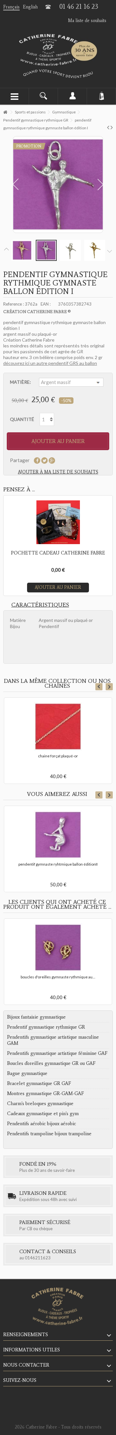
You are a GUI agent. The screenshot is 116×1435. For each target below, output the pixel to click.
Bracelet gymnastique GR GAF (39, 1083)
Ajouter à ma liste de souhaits (58, 472)
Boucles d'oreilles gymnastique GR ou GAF (51, 1063)
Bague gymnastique (27, 1073)
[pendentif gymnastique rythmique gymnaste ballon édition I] (22, 250)
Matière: (21, 382)
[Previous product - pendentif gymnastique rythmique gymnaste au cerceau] (108, 127)
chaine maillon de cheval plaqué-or (58, 755)
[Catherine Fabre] (58, 50)
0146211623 (38, 1257)
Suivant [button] (101, 184)
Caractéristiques (40, 604)
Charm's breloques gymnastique (40, 1103)
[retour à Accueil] (5, 112)
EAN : (46, 304)
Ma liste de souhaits (87, 20)
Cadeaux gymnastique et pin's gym (43, 1113)
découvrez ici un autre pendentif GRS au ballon (50, 363)
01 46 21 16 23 (78, 6)
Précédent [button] (14, 184)
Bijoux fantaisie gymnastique (36, 1017)
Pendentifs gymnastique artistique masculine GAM (53, 1040)
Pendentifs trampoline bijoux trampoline (49, 1134)
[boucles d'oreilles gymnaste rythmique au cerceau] (58, 947)
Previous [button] (98, 686)
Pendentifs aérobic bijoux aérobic (41, 1123)
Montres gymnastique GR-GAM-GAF (45, 1093)
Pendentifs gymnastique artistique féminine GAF (57, 1053)
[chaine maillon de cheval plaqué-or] (58, 726)
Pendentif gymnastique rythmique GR (46, 1027)
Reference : (13, 304)
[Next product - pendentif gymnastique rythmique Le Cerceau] (112, 127)
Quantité (22, 419)
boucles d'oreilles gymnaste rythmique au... (58, 976)
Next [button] (109, 686)
